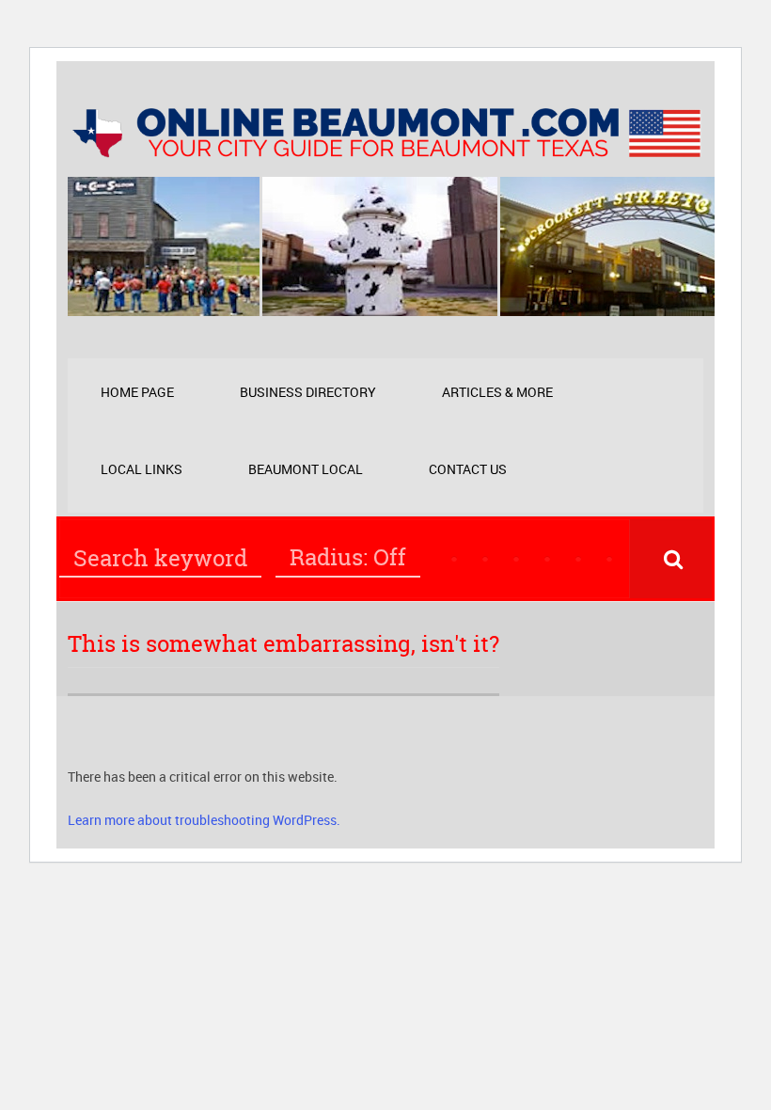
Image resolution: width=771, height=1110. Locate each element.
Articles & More (497, 392)
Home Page (137, 392)
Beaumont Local (305, 469)
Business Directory (308, 392)
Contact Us (468, 469)
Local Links (141, 469)
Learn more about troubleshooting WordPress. (204, 820)
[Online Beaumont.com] (385, 148)
